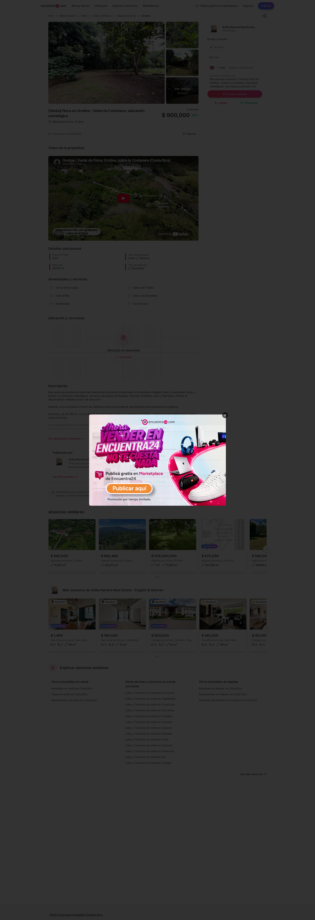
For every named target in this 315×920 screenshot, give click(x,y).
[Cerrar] (225, 415)
